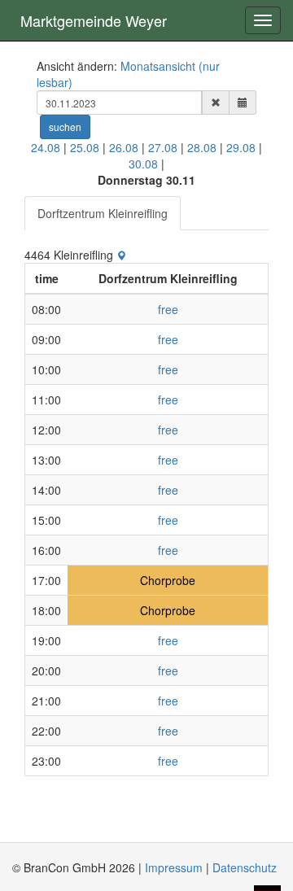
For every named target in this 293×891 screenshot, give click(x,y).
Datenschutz (244, 867)
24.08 (45, 147)
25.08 (84, 147)
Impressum (174, 867)
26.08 (123, 147)
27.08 (162, 147)
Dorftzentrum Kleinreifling (102, 213)
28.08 (201, 147)
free (168, 309)
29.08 (241, 147)
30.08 (143, 163)
